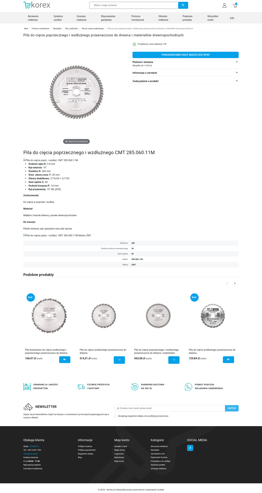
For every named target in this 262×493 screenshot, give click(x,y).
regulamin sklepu (136, 416)
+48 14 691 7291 (34, 450)
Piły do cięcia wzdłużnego (93, 28)
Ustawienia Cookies (155, 489)
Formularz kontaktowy (32, 468)
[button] (235, 5)
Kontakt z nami (120, 446)
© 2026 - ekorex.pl (107, 489)
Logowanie (119, 454)
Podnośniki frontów (159, 457)
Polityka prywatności (87, 450)
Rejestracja (119, 457)
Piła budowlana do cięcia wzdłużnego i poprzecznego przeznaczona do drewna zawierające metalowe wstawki (46, 353)
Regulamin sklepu (85, 454)
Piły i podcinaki (71, 28)
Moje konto (119, 461)
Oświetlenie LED (158, 454)
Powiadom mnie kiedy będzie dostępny (185, 54)
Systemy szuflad (158, 465)
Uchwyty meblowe (158, 468)
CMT (133, 265)
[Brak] (49, 315)
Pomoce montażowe (40, 28)
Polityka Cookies (85, 446)
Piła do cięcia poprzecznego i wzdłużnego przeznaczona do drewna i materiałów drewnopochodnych (156, 353)
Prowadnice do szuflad (160, 461)
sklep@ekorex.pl (30, 454)
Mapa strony (119, 450)
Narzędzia (57, 28)
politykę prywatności (158, 416)
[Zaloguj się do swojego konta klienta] (224, 5)
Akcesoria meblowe (159, 446)
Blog (80, 457)
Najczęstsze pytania (32, 465)
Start (26, 28)
